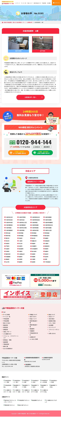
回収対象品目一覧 (37, 3)
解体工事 (5, 346)
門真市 (7, 246)
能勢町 (20, 262)
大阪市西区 (35, 222)
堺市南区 (47, 233)
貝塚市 (7, 251)
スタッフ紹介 (52, 323)
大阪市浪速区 (48, 227)
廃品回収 (5, 325)
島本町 (46, 256)
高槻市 (46, 238)
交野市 (20, 251)
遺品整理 (5, 342)
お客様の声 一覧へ (30, 97)
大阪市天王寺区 (23, 227)
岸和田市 (47, 241)
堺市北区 (8, 233)
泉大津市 (34, 251)
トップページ (17, 3)
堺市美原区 (35, 235)
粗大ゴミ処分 (6, 323)
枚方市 (33, 238)
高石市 (46, 254)
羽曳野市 (34, 246)
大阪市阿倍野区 (49, 222)
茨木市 (7, 241)
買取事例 (32, 329)
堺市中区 (8, 235)
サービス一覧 (23, 3)
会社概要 (49, 3)
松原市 (20, 246)
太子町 (7, 262)
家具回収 (5, 327)
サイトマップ (52, 327)
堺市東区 (21, 235)
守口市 (20, 243)
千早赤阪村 (48, 262)
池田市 (7, 248)
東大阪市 (47, 235)
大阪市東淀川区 (36, 217)
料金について (30, 3)
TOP (4, 312)
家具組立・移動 (7, 340)
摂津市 (46, 248)
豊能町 (7, 259)
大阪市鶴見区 (9, 225)
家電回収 (5, 329)
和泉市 (7, 243)
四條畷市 (8, 256)
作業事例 (32, 331)
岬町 (46, 259)
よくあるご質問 (34, 339)
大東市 (46, 243)
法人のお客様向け (8, 348)
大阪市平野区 (22, 217)
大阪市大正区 (48, 230)
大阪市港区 (22, 230)
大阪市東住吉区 (36, 220)
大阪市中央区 (9, 222)
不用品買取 (44, 3)
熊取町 (33, 256)
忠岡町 (20, 259)
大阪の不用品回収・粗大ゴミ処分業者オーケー (28, 413)
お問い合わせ (52, 333)
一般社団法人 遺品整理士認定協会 (32, 366)
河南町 (33, 259)
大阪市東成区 (35, 227)
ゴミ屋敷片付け (7, 334)
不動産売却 (6, 344)
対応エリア (52, 316)
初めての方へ (33, 316)
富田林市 (47, 246)
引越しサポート (7, 331)
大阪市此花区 (35, 230)
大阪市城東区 (48, 217)
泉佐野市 (21, 248)
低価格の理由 (52, 321)
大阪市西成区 (35, 225)
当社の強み (52, 318)
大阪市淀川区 (9, 217)
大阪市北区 (22, 220)
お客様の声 (33, 337)
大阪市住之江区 (23, 222)
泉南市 (33, 254)
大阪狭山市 (22, 254)
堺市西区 (34, 233)
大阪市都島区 (22, 225)
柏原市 (46, 251)
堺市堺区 (21, 233)
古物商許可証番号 (48, 357)
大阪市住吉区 (9, 220)
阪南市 (20, 256)
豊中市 (7, 238)
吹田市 (20, 238)
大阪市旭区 (9, 227)
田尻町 (33, 262)
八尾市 (20, 241)
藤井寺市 (8, 254)
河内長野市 (35, 248)
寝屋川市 (34, 241)
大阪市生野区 (48, 220)
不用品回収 (6, 318)
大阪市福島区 (9, 230)
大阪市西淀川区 (49, 225)
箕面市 (33, 243)
